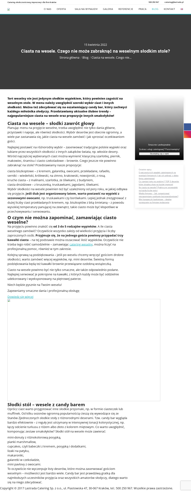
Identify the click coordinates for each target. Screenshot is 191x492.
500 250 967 (154, 2)
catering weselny (81, 244)
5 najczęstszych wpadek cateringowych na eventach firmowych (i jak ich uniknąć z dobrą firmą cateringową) (158, 175)
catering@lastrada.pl (174, 2)
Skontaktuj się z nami (159, 154)
